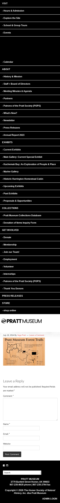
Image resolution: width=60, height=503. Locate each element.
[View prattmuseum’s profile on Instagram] (7, 465)
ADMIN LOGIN (49, 499)
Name (6, 424)
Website (6, 443)
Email (6, 433)
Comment (8, 395)
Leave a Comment (36, 335)
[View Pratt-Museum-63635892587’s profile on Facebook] (4, 465)
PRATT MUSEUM (34, 325)
